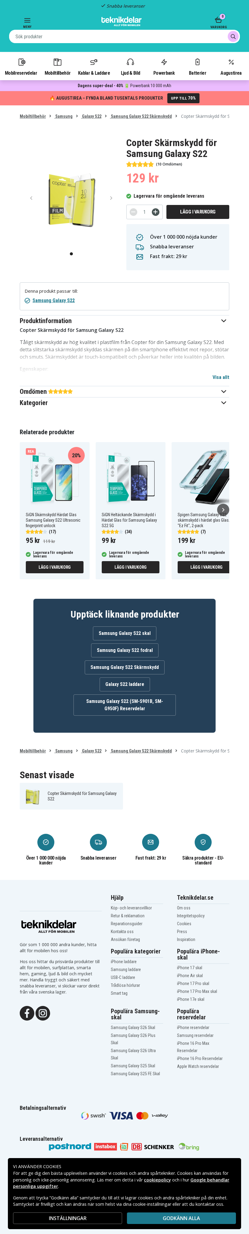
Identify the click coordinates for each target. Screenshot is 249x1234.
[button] (124, 320)
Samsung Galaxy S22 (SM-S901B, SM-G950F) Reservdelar (124, 704)
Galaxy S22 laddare (124, 684)
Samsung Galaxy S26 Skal (133, 1027)
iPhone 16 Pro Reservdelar (200, 1058)
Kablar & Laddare (94, 73)
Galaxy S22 (91, 116)
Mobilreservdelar (21, 73)
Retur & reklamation (128, 915)
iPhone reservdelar (193, 1027)
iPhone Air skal (190, 975)
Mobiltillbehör (57, 73)
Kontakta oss (122, 931)
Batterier (197, 73)
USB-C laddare (123, 977)
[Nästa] (223, 510)
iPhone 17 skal (189, 967)
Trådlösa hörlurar (125, 985)
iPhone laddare (124, 961)
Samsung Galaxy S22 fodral (125, 650)
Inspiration (186, 939)
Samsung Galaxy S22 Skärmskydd (141, 116)
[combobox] (124, 36)
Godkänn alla (181, 1218)
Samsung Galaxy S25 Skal (133, 1065)
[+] (155, 212)
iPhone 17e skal (190, 999)
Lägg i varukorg (198, 212)
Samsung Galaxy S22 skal (125, 633)
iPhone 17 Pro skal (193, 983)
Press (182, 931)
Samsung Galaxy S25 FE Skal (135, 1073)
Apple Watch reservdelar (198, 1066)
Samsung (63, 116)
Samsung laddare (126, 969)
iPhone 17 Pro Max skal (197, 991)
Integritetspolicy (191, 915)
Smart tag (119, 993)
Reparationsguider (126, 923)
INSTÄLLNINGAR (68, 1218)
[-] (133, 212)
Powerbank (164, 73)
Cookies (184, 923)
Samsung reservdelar (195, 1035)
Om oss (183, 907)
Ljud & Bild (130, 73)
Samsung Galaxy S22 (53, 300)
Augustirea (230, 73)
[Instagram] (43, 1012)
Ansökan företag (125, 939)
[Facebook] (27, 1012)
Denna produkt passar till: (51, 291)
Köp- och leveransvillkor (131, 907)
